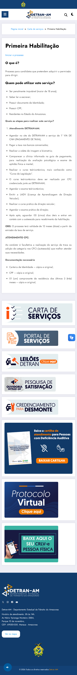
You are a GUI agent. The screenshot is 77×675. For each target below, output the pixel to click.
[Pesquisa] (65, 15)
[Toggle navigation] (7, 4)
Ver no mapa (11, 634)
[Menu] (5, 14)
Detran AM (53, 669)
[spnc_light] (72, 15)
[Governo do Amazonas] (23, 4)
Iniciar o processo (14, 55)
